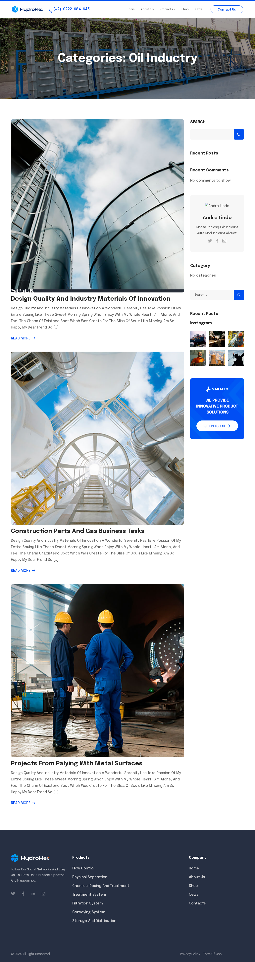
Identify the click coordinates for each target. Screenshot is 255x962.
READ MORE (20, 338)
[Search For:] (217, 294)
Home (131, 9)
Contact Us (227, 9)
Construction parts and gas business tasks (77, 531)
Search (198, 122)
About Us (147, 9)
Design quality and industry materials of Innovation (91, 299)
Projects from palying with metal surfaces (76, 764)
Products (166, 9)
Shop (185, 9)
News (198, 9)
